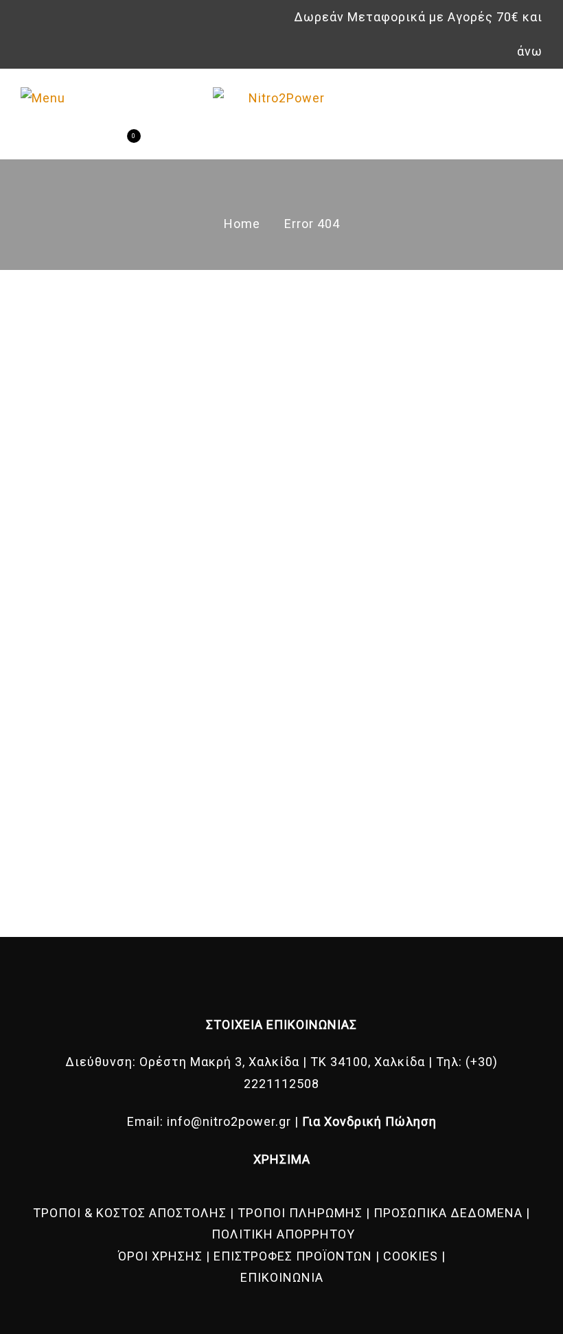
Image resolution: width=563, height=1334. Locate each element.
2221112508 (281, 1083)
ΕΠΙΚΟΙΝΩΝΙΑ (281, 1277)
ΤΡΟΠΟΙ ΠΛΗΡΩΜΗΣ (300, 1213)
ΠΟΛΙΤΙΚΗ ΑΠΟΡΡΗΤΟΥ (283, 1234)
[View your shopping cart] (122, 142)
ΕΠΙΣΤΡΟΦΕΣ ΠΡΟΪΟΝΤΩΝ (293, 1256)
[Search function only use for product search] (74, 142)
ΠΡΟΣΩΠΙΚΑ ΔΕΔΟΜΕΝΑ (448, 1213)
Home (242, 223)
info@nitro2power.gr (229, 1121)
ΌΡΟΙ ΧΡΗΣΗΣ (160, 1256)
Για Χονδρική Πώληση (369, 1121)
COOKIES (410, 1256)
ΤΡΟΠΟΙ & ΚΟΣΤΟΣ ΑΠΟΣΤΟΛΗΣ (130, 1213)
